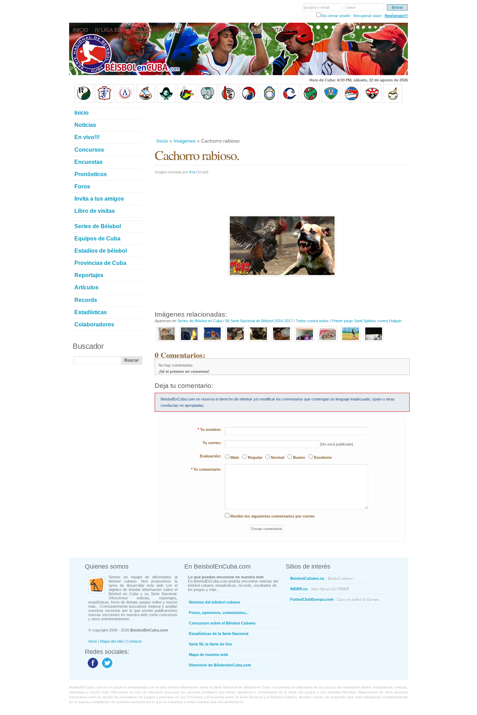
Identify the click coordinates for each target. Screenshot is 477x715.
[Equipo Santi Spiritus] (248, 101)
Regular (255, 457)
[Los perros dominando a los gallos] (373, 342)
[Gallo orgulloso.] (189, 342)
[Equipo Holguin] (331, 101)
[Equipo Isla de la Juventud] (166, 101)
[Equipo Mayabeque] (145, 101)
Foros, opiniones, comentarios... (219, 613)
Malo (234, 457)
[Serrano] (304, 342)
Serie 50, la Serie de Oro (210, 644)
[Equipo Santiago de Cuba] (372, 101)
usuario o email (316, 7)
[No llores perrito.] (258, 342)
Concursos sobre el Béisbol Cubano (222, 623)
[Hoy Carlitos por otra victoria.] (350, 342)
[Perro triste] (166, 342)
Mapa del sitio (111, 641)
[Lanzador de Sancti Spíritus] (212, 342)
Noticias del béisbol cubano (214, 602)
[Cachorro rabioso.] (235, 342)
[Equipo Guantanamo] (392, 101)
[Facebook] (92, 668)
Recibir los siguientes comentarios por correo (272, 516)
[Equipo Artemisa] (125, 101)
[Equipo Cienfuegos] (207, 101)
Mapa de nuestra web (208, 654)
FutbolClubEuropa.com (334, 599)
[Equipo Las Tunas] (310, 101)
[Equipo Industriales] (104, 101)
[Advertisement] (282, 120)
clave (350, 7)
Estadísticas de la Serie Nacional (218, 633)
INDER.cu (319, 588)
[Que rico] (327, 342)
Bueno (299, 457)
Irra (192, 172)
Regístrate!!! (396, 16)
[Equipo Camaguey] (289, 101)
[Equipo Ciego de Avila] (269, 101)
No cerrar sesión (336, 16)
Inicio (162, 141)
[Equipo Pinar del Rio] (83, 101)
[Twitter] (106, 668)
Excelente (323, 457)
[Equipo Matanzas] (186, 101)
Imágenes (185, 141)
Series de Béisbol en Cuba (199, 321)
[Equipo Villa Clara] (228, 101)
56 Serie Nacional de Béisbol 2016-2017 (259, 321)
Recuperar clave (367, 16)
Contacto (134, 641)
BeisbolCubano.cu (321, 578)
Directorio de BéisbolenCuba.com (220, 665)
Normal (277, 457)
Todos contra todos (312, 321)
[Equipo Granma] (351, 101)
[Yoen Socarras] (281, 342)
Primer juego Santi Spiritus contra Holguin (367, 321)
